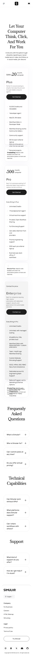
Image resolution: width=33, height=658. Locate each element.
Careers (6, 611)
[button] (16, 433)
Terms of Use (8, 631)
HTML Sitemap (8, 614)
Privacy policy (8, 628)
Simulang (7, 618)
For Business (8, 607)
